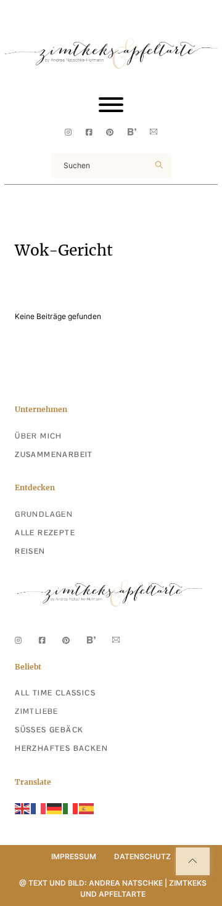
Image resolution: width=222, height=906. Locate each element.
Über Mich (38, 436)
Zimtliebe (37, 711)
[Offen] (111, 104)
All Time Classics (55, 693)
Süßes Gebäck (49, 730)
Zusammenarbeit (54, 454)
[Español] (87, 808)
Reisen (30, 551)
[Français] (39, 808)
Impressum (73, 856)
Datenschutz (142, 856)
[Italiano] (71, 808)
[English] (23, 808)
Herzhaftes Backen (61, 748)
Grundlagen (44, 514)
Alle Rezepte (45, 533)
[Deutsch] (55, 808)
